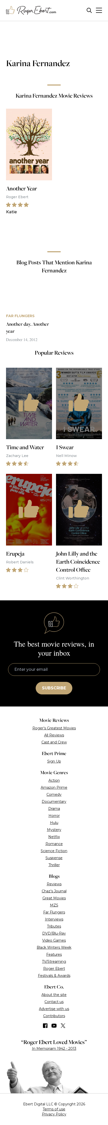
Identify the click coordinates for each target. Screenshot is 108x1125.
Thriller (54, 865)
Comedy (54, 794)
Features (54, 954)
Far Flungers (54, 912)
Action (54, 780)
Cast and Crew (54, 742)
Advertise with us (54, 1009)
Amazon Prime (54, 787)
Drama (54, 808)
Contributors (54, 1016)
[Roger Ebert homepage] (31, 10)
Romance (54, 844)
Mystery (54, 829)
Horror (54, 815)
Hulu (54, 822)
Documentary (54, 801)
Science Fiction (54, 851)
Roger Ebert (54, 968)
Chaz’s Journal (54, 891)
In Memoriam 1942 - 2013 (54, 1048)
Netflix (54, 837)
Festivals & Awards (54, 975)
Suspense (54, 858)
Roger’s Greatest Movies (54, 728)
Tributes (54, 926)
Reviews (54, 884)
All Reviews (54, 735)
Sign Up (54, 761)
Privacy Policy (54, 1114)
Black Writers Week (54, 947)
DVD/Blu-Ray (54, 933)
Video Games (54, 940)
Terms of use (54, 1109)
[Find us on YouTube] (54, 1026)
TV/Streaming (54, 961)
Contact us (54, 1001)
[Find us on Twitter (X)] (63, 1025)
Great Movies (54, 898)
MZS (54, 905)
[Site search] (89, 10)
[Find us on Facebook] (45, 1025)
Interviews (54, 919)
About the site (54, 994)
